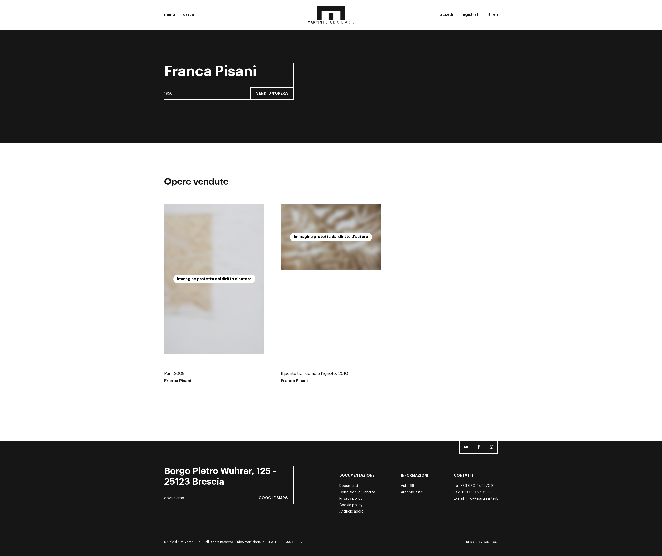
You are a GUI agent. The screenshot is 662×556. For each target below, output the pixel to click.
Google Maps (273, 498)
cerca (188, 14)
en (495, 14)
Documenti (348, 486)
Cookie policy (350, 505)
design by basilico (482, 541)
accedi (446, 14)
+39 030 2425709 (477, 486)
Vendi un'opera (272, 93)
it (489, 14)
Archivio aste (412, 492)
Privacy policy (350, 498)
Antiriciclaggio (351, 511)
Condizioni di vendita (357, 492)
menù (169, 14)
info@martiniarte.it (482, 498)
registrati (470, 14)
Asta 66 (407, 486)
